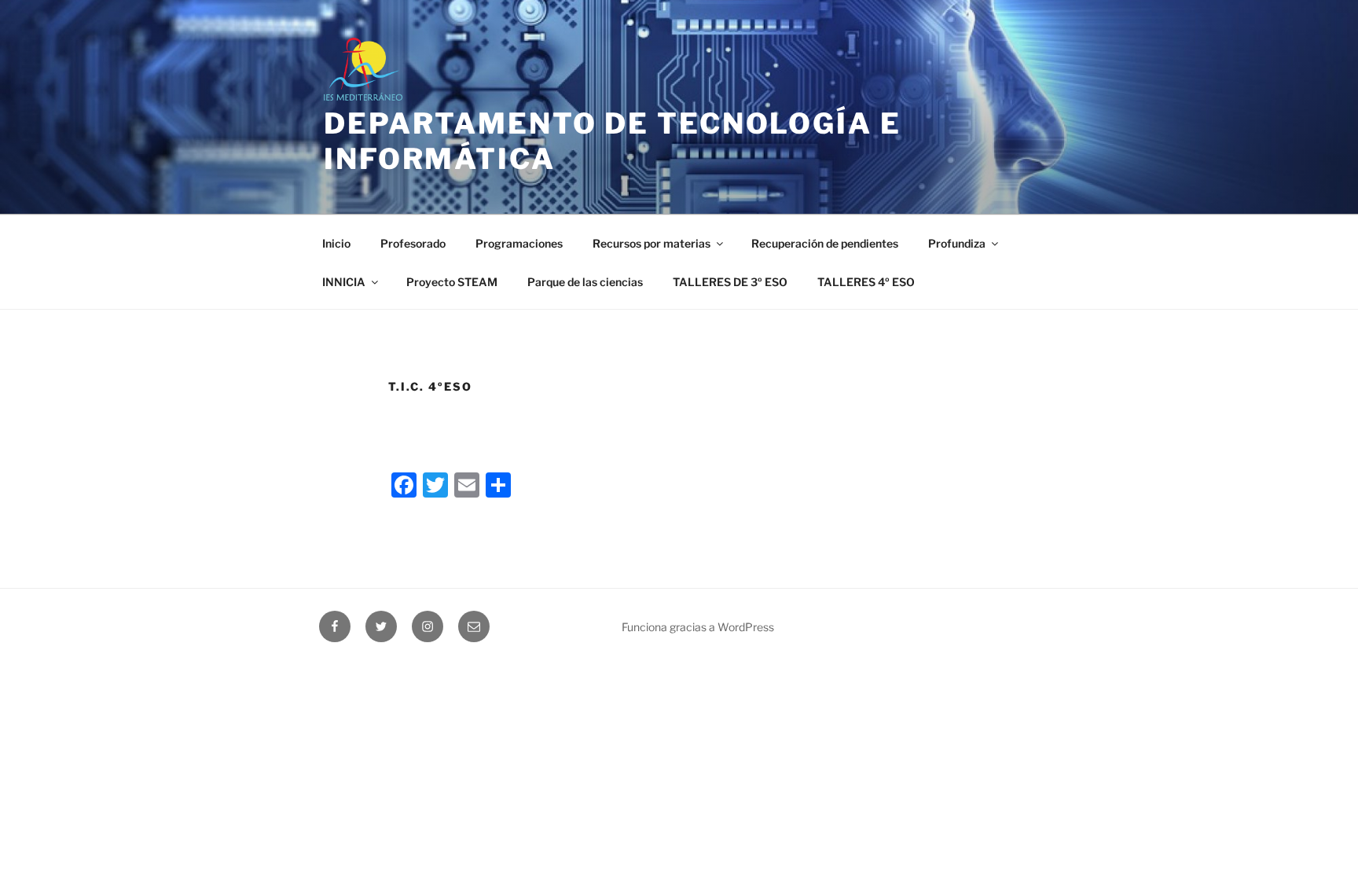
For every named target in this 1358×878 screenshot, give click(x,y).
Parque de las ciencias (585, 281)
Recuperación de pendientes (824, 243)
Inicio (336, 243)
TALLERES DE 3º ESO (730, 281)
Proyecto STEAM (451, 281)
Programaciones (519, 243)
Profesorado (413, 243)
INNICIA (343, 281)
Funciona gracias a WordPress (698, 627)
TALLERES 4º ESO (866, 281)
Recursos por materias (651, 243)
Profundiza (956, 243)
